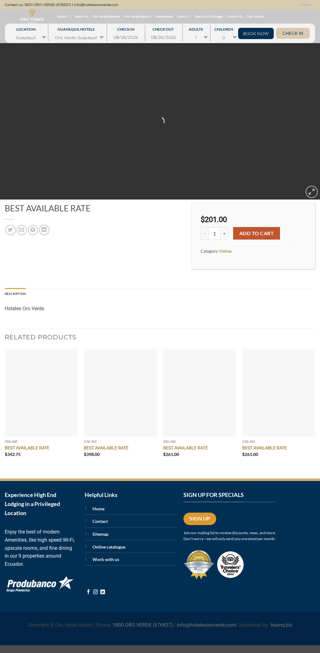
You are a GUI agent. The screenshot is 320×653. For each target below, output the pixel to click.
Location (26, 27)
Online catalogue (108, 546)
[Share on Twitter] (10, 230)
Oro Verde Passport (137, 16)
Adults (196, 27)
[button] (312, 192)
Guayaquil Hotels (76, 27)
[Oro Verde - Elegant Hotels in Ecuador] (20, 16)
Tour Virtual (255, 16)
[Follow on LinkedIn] (102, 592)
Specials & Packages (208, 16)
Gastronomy (164, 16)
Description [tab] (15, 294)
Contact (100, 521)
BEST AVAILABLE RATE (27, 448)
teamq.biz (281, 625)
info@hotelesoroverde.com (96, 5)
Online (225, 251)
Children (223, 27)
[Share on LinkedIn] (44, 230)
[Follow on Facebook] (88, 592)
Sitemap (100, 534)
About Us (81, 16)
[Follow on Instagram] (95, 592)
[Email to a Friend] (22, 230)
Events (182, 16)
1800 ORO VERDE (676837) (47, 5)
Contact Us (234, 16)
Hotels (62, 16)
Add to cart (256, 233)
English (306, 4)
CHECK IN (292, 33)
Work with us (105, 559)
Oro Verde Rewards (106, 16)
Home (98, 508)
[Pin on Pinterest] (33, 230)
